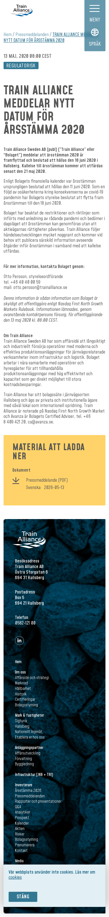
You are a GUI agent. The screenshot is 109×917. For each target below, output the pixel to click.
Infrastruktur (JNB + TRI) (34, 774)
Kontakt (21, 850)
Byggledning (24, 764)
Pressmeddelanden (32, 35)
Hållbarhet (23, 688)
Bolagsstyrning (26, 705)
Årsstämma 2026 (28, 790)
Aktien (20, 828)
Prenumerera (24, 845)
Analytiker (22, 812)
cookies (15, 877)
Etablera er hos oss (30, 737)
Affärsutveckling (27, 753)
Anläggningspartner (29, 747)
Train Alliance (21, 10)
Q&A (18, 807)
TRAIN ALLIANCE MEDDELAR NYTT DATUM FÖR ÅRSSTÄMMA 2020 (51, 38)
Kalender (22, 823)
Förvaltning (23, 759)
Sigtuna (21, 721)
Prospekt (22, 818)
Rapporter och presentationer (38, 801)
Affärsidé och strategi (32, 678)
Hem (8, 35)
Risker (19, 834)
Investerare (23, 785)
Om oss (20, 672)
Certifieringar (25, 699)
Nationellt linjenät (28, 732)
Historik (21, 694)
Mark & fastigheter (29, 715)
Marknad (21, 683)
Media (19, 861)
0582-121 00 (25, 623)
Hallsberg (22, 726)
